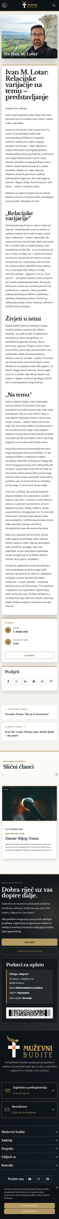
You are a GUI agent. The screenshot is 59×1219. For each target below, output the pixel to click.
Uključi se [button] (9, 1157)
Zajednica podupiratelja (29, 951)
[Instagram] (38, 1179)
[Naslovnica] (29, 5)
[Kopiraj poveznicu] (51, 681)
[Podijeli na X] (34, 681)
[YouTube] (29, 1179)
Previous (3, 774)
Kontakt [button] (7, 1165)
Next (55, 774)
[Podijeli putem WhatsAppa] (16, 681)
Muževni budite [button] (13, 1132)
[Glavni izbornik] (5, 5)
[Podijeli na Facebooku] (8, 681)
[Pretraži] (54, 5)
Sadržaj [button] (7, 1140)
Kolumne (29, 655)
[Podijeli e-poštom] (42, 681)
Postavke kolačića (30, 1205)
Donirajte (30, 942)
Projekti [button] (7, 1148)
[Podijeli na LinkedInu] (25, 681)
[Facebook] (47, 1179)
